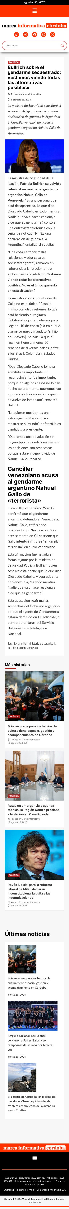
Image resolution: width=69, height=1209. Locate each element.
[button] (34, 11)
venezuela (33, 648)
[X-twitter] (52, 34)
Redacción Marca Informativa (26, 94)
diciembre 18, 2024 (21, 100)
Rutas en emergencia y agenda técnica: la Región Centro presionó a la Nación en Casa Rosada (34, 810)
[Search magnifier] (62, 45)
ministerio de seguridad (41, 643)
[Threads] (25, 34)
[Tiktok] (16, 34)
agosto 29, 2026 (19, 743)
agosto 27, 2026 (19, 822)
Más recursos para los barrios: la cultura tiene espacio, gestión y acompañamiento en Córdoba (32, 730)
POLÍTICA (14, 62)
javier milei (20, 643)
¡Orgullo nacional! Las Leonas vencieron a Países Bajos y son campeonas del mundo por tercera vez (30, 1043)
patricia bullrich (17, 648)
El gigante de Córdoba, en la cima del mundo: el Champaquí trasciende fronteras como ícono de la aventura (32, 1101)
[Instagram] (43, 34)
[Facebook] (34, 34)
